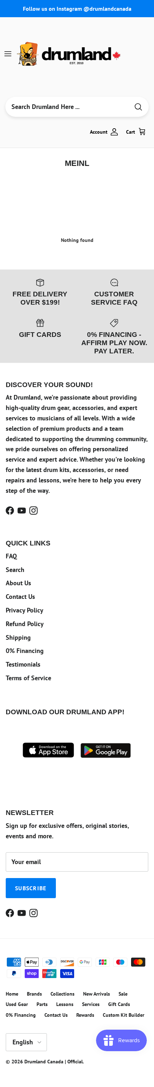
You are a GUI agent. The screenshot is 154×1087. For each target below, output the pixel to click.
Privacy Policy (24, 610)
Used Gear (17, 1004)
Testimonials (23, 664)
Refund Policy (25, 624)
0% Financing (25, 651)
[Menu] (8, 54)
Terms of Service (28, 678)
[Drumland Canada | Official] (69, 54)
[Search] (138, 107)
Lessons (64, 1004)
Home (12, 994)
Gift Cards (119, 1004)
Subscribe (31, 888)
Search (15, 570)
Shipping (18, 637)
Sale (123, 994)
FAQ (11, 556)
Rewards (85, 1015)
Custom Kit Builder (123, 1015)
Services (91, 1004)
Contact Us (20, 596)
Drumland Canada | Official (53, 1061)
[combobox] (67, 106)
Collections (62, 994)
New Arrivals (96, 994)
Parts (42, 1004)
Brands (34, 994)
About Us (18, 583)
